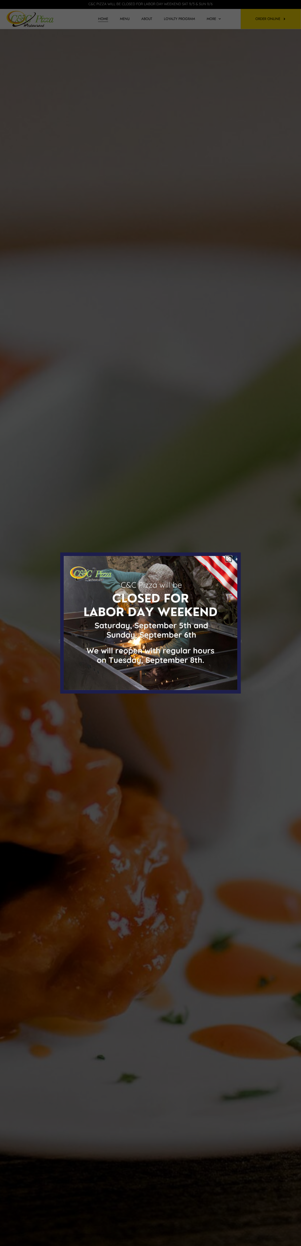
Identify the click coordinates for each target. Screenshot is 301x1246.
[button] (228, 559)
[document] (150, 623)
